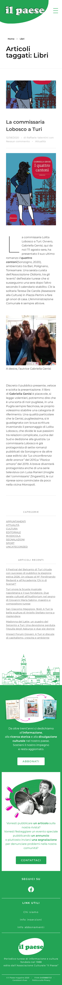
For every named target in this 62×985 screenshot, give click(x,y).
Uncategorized (17, 546)
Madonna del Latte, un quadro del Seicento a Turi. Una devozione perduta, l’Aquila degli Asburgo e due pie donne (30, 625)
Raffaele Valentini (38, 137)
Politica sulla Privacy (41, 980)
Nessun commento (18, 141)
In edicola (13, 535)
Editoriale (13, 532)
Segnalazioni (15, 539)
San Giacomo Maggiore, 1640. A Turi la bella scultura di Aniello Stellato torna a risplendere (30, 612)
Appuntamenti (16, 521)
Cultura (12, 528)
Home (11, 38)
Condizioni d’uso (20, 980)
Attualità (40, 141)
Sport (10, 543)
